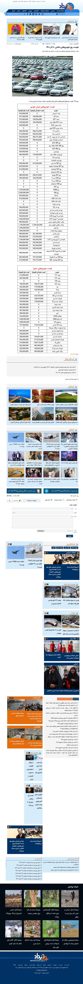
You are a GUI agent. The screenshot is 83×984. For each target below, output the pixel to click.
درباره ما (38, 1)
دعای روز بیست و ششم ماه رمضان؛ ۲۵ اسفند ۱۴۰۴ (27, 873)
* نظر (75, 516)
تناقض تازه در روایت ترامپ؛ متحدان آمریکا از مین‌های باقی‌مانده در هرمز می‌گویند (62, 709)
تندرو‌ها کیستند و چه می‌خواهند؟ (73, 568)
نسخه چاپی (47, 500)
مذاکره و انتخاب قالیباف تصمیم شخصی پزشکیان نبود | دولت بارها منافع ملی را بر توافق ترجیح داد (62, 727)
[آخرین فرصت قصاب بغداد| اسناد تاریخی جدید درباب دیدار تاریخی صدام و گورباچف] (34, 705)
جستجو (49, 965)
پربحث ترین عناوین (62, 699)
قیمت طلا (59, 548)
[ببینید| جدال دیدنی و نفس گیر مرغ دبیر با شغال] (70, 898)
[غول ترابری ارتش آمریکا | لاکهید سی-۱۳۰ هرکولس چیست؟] (51, 437)
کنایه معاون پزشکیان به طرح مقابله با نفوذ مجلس (65, 867)
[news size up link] (54, 43)
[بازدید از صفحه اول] (76, 499)
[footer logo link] (39, 958)
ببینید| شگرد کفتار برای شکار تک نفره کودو (14, 942)
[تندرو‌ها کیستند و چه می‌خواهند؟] (70, 559)
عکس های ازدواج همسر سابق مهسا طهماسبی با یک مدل (16, 464)
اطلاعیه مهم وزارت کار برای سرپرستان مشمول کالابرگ (63, 718)
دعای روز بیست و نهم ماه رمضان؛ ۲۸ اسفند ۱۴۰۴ (28, 865)
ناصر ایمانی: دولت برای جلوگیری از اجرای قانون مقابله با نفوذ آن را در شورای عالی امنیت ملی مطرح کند (62, 704)
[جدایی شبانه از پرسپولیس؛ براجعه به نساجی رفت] (70, 646)
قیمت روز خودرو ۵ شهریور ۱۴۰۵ (52, 38)
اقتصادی (76, 44)
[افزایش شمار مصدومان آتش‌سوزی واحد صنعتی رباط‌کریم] (38, 789)
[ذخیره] (47, 43)
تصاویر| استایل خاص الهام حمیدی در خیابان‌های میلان (52, 464)
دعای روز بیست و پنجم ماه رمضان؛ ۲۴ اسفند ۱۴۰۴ (28, 876)
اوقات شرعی (20, 1)
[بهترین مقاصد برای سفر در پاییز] (43, 396)
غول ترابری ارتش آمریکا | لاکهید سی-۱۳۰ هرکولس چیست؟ (53, 446)
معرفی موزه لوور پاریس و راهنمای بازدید (43, 422)
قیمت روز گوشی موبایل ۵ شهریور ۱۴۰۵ (66, 724)
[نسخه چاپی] (43, 43)
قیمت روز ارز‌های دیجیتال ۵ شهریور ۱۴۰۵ (66, 742)
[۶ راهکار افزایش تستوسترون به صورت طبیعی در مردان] (30, 757)
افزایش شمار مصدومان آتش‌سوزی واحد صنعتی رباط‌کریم (38, 801)
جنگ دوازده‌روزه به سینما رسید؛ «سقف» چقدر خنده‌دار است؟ (34, 446)
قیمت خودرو (68, 379)
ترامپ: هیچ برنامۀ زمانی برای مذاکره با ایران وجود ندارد (62, 734)
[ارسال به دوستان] (45, 43)
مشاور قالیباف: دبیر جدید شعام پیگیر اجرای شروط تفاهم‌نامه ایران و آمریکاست (61, 863)
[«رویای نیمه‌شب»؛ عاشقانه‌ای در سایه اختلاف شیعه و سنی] (33, 456)
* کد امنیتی (75, 531)
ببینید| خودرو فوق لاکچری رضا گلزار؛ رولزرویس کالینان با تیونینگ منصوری (69, 446)
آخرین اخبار (75, 699)
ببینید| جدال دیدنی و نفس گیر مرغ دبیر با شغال (71, 913)
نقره (54, 548)
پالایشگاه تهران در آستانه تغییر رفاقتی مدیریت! (17, 39)
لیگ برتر (73, 638)
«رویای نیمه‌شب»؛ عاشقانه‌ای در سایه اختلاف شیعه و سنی (34, 464)
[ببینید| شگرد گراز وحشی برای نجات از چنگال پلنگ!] (51, 898)
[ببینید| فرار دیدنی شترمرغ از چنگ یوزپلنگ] (13, 898)
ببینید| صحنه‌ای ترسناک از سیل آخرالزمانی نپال (17, 742)
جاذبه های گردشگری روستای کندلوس (20, 422)
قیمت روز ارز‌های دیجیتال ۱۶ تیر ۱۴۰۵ (30, 800)
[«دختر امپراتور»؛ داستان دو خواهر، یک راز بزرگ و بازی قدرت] (33, 472)
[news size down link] (49, 43)
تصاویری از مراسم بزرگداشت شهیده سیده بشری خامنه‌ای (63, 691)
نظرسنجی (15, 1)
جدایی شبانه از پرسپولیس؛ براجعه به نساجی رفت (71, 656)
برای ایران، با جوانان (71, 745)
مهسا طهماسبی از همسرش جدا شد (69, 480)
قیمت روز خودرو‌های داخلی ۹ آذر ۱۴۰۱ (65, 373)
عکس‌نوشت (36, 697)
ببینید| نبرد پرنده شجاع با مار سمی (32, 942)
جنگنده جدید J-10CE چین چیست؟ (16, 445)
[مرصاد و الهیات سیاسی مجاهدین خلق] (16, 704)
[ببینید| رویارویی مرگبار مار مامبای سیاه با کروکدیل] (70, 928)
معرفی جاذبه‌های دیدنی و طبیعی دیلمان (66, 405)
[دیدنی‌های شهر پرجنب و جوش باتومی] (19, 396)
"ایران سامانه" (37, 973)
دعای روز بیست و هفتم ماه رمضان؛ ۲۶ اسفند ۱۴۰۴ (27, 871)
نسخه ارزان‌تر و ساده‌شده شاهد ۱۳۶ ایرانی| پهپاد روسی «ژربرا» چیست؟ (16, 481)
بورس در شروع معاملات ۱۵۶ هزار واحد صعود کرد (71, 602)
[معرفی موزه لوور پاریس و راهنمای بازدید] (43, 414)
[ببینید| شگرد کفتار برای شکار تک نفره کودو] (13, 928)
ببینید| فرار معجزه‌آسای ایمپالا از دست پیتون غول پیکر (51, 944)
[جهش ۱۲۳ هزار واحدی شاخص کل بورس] (52, 592)
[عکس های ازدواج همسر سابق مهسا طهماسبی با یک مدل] (16, 456)
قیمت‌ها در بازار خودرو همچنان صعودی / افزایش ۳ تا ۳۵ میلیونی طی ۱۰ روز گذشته (54, 367)
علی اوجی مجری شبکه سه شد (69, 463)
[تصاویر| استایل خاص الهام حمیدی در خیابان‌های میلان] (51, 456)
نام (75, 509)
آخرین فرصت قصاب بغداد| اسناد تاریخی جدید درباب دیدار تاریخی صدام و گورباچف (34, 717)
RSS (14, 965)
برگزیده (71, 44)
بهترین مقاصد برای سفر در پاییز (45, 405)
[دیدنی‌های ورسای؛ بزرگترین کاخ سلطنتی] (66, 414)
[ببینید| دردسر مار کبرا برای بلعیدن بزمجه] (32, 898)
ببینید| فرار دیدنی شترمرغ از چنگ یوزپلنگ (14, 911)
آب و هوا (26, 1)
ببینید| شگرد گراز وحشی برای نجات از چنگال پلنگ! (51, 913)
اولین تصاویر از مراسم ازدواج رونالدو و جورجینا (52, 480)
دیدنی (76, 664)
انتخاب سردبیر (71, 552)
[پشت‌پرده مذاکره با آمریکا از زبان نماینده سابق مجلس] (69, 29)
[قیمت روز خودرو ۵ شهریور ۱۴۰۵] (51, 29)
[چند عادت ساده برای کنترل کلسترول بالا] (38, 757)
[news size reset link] (52, 43)
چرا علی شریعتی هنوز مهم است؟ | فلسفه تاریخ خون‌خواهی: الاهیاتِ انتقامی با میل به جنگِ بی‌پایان (53, 572)
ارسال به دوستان (58, 500)
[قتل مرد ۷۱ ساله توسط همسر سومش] (52, 621)
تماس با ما (43, 1)
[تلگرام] (61, 491)
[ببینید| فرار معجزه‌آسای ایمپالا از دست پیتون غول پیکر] (51, 928)
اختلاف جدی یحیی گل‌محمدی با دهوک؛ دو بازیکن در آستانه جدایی (62, 714)
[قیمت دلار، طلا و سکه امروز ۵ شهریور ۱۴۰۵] (33, 29)
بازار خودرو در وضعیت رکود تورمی (66, 370)
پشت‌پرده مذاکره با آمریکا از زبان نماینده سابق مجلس (70, 39)
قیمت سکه (74, 548)
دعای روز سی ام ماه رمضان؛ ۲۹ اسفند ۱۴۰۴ (29, 862)
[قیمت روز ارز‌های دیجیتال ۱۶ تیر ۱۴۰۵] (30, 790)
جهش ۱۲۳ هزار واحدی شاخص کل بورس (54, 602)
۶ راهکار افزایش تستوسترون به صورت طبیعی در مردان (30, 771)
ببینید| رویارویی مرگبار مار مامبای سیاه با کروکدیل (70, 942)
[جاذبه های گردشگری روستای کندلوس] (19, 414)
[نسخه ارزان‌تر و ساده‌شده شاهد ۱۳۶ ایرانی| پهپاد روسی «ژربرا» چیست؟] (16, 472)
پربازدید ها (69, 699)
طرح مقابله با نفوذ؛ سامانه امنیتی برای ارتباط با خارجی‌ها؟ (62, 721)
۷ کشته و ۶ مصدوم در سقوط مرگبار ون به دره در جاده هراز (71, 632)
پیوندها (33, 1)
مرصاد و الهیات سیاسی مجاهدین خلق (17, 714)
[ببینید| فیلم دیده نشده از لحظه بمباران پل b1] (34, 734)
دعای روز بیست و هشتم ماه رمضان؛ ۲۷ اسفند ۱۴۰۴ (27, 868)
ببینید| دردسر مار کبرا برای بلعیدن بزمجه (33, 911)
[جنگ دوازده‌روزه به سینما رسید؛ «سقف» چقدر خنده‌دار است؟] (33, 437)
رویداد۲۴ (75, 101)
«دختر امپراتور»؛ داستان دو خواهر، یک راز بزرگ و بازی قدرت (35, 481)
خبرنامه (25, 965)
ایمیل (75, 512)
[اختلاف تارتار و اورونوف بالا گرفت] (52, 646)
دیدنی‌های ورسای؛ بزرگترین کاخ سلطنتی (66, 422)
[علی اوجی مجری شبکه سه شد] (69, 456)
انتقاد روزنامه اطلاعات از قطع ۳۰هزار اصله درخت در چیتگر (62, 737)
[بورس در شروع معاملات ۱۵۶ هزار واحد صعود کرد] (70, 592)
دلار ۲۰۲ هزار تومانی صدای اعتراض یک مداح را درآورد (64, 870)
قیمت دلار (67, 548)
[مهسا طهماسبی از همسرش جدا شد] (69, 472)
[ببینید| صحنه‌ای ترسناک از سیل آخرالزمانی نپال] (16, 733)
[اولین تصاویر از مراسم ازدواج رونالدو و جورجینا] (51, 472)
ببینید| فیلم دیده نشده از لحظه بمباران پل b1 (35, 744)
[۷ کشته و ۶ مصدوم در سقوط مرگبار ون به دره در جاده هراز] (70, 621)
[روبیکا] (24, 491)
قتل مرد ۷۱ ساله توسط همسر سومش (53, 632)
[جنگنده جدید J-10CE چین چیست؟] (16, 437)
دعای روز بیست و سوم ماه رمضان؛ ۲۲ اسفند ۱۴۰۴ (28, 879)
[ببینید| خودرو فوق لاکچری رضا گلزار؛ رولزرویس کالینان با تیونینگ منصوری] (69, 437)
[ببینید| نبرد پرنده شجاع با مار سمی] (32, 928)
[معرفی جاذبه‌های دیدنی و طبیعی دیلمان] (66, 396)
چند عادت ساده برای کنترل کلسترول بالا (38, 768)
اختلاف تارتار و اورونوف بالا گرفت (53, 656)
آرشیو (30, 1)
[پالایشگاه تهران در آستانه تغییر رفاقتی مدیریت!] (16, 29)
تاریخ (37, 826)
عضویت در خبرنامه (31, 501)
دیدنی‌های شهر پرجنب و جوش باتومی (20, 405)
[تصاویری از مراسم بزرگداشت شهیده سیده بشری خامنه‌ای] (61, 677)
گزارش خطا (73, 496)
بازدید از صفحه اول (70, 500)
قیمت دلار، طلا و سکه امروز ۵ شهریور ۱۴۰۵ (35, 39)
